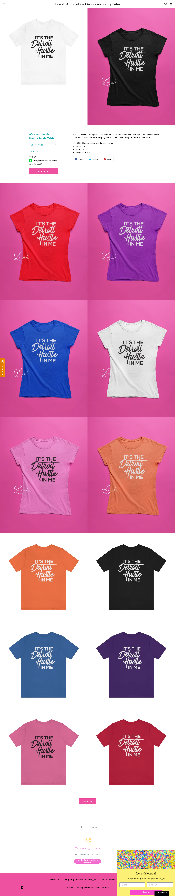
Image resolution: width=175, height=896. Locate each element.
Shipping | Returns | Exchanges (80, 879)
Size (32, 151)
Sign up (146, 892)
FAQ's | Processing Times (114, 879)
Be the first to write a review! (88, 861)
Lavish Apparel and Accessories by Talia (87, 4)
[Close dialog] (172, 852)
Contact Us (53, 879)
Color (33, 144)
